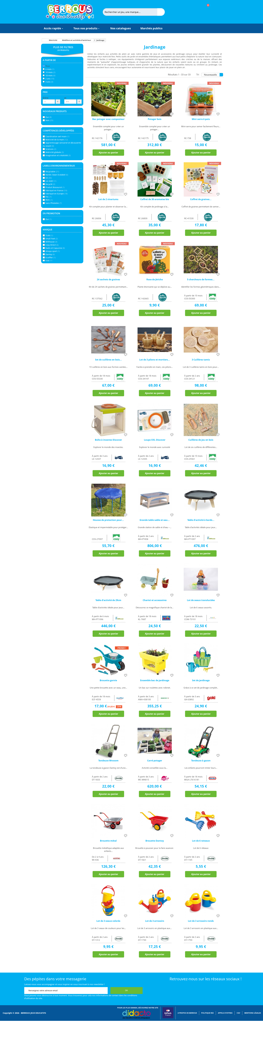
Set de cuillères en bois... (108, 359)
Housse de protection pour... (108, 520)
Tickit (49, 235)
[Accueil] (43, 40)
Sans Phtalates (53, 203)
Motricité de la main (56, 139)
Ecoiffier (50, 257)
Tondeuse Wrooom (108, 760)
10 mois (50, 72)
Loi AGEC (50, 181)
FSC (48, 196)
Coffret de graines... (200, 199)
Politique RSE (207, 1013)
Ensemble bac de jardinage (154, 680)
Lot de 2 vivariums (108, 199)
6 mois (49, 69)
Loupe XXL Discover (154, 439)
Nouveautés (210, 74)
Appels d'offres (225, 1013)
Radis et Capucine (55, 248)
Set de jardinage (201, 680)
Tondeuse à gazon (201, 760)
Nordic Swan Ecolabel (56, 174)
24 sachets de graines (108, 279)
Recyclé (50, 184)
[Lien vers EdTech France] (167, 1017)
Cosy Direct (51, 245)
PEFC (49, 200)
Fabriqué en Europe (56, 193)
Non (49, 120)
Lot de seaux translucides (201, 600)
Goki (48, 260)
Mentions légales (252, 1013)
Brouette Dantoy (154, 840)
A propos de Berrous (187, 1013)
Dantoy (50, 254)
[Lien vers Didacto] (136, 1014)
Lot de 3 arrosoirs (154, 920)
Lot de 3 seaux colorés (108, 920)
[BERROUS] (70, 12)
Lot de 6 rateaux (201, 840)
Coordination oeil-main (57, 136)
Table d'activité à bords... (200, 520)
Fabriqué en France (56, 190)
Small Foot (51, 238)
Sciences (50, 149)
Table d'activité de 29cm (108, 600)
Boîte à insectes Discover (108, 439)
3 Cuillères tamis (201, 359)
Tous (47, 66)
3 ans (49, 81)
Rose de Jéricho (154, 279)
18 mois (50, 75)
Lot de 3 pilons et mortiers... (154, 359)
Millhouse (51, 241)
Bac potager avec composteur (108, 119)
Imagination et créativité (58, 155)
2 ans (49, 78)
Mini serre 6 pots (201, 119)
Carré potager (154, 760)
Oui (48, 117)
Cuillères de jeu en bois (200, 439)
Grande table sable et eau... (155, 520)
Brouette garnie (108, 680)
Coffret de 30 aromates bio (154, 199)
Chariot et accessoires (155, 600)
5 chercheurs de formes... (201, 279)
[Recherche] (161, 12)
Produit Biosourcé (55, 187)
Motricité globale (54, 152)
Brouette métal (108, 840)
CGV (238, 1013)
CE (48, 178)
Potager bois (154, 119)
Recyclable (52, 171)
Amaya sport (52, 251)
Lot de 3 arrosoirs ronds (201, 920)
